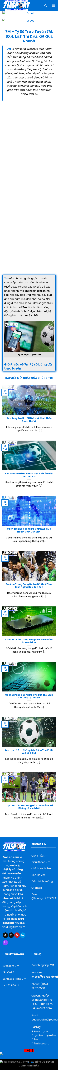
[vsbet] (29, 22)
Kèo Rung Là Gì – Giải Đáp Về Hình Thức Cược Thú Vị (29, 420)
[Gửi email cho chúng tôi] (11, 935)
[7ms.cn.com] (18, 5)
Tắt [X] (29, 1050)
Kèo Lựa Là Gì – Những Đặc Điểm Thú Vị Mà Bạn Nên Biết (29, 751)
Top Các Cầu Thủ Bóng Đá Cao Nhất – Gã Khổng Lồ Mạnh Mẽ (29, 807)
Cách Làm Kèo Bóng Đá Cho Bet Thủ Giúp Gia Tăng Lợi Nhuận (29, 696)
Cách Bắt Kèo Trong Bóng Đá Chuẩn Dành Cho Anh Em (29, 641)
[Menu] (54, 5)
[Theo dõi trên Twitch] (5, 942)
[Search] (45, 6)
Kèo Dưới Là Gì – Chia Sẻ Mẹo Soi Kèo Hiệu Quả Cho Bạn (29, 475)
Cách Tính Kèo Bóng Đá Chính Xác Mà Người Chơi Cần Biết (29, 530)
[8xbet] (29, 15)
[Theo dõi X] (5, 935)
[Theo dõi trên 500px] (22, 935)
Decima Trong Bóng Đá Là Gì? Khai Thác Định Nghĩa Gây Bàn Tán (29, 585)
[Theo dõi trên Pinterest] (17, 935)
